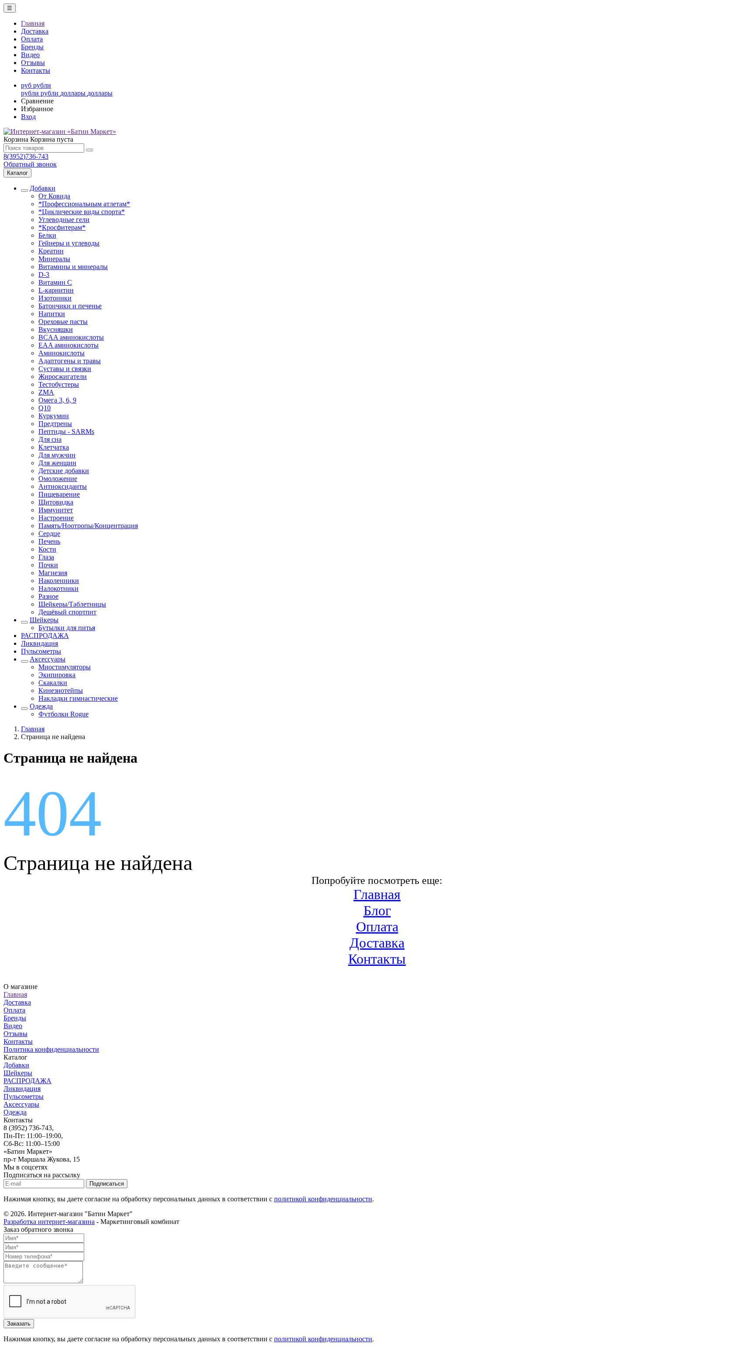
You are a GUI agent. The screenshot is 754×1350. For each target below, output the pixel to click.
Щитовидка (55, 502)
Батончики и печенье (70, 306)
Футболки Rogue (63, 714)
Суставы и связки (64, 368)
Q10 (44, 408)
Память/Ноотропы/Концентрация (88, 525)
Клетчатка (53, 447)
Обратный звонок (30, 164)
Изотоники (55, 298)
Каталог (17, 173)
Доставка (34, 31)
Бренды (32, 47)
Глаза (46, 557)
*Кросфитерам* (62, 227)
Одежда (41, 706)
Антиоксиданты (62, 486)
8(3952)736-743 (25, 156)
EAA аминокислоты (68, 345)
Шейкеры (44, 620)
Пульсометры (41, 651)
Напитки (51, 313)
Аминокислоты (61, 353)
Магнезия (52, 572)
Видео (30, 54)
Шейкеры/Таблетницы (72, 604)
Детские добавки (63, 470)
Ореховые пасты (63, 321)
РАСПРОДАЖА (45, 635)
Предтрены (55, 423)
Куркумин (53, 415)
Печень (49, 541)
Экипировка (56, 674)
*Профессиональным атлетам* (84, 204)
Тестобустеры (58, 384)
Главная (33, 23)
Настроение (56, 518)
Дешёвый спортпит (67, 612)
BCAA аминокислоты (71, 337)
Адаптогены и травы (69, 361)
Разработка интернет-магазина (49, 1221)
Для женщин (57, 463)
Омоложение (57, 478)
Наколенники (58, 580)
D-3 (43, 274)
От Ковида (54, 196)
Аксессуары (47, 659)
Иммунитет (55, 510)
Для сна (50, 439)
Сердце (49, 533)
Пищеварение (59, 494)
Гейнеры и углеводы (68, 243)
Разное (48, 596)
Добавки (42, 188)
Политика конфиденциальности (51, 1049)
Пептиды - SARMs (66, 431)
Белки (47, 235)
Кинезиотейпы (60, 690)
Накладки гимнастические (78, 698)
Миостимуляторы (64, 667)
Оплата (32, 39)
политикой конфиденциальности (323, 1199)
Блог (377, 910)
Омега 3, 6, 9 (57, 400)
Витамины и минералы (73, 266)
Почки (48, 565)
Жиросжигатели (62, 376)
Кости (47, 549)
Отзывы (33, 62)
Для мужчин (56, 455)
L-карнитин (56, 290)
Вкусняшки (55, 329)
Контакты (35, 70)
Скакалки (52, 682)
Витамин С (55, 282)
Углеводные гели (63, 219)
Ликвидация (39, 643)
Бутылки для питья (66, 627)
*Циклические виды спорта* (81, 211)
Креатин (51, 251)
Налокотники (58, 588)
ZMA (46, 392)
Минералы (54, 258)
